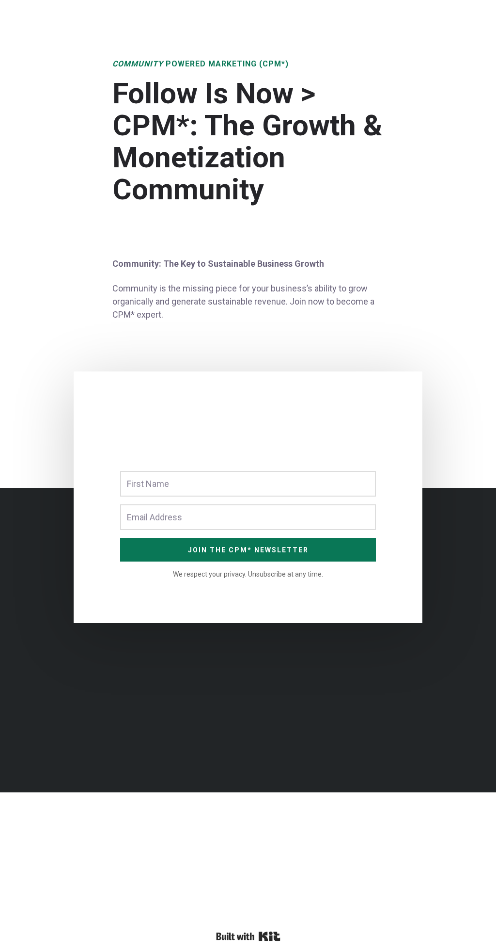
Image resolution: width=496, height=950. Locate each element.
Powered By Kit (248, 936)
